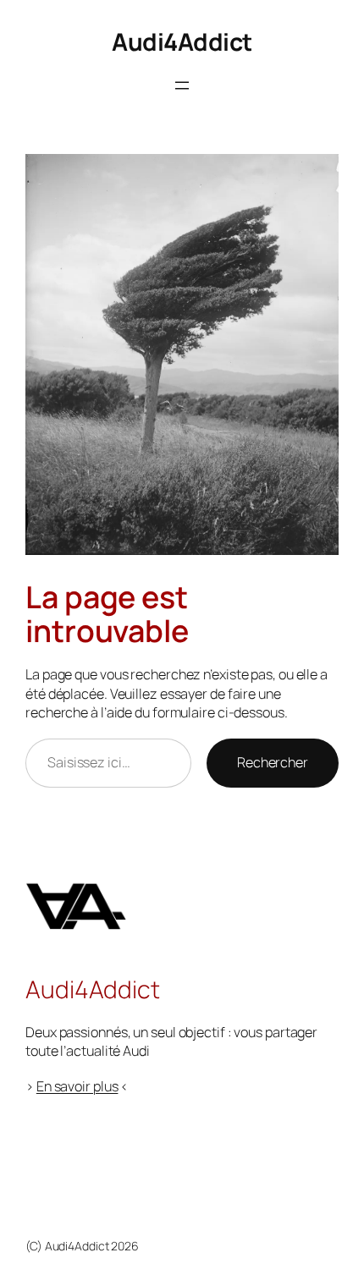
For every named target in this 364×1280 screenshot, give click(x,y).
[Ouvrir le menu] (182, 85)
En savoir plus (77, 1086)
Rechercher (272, 762)
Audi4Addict (182, 41)
